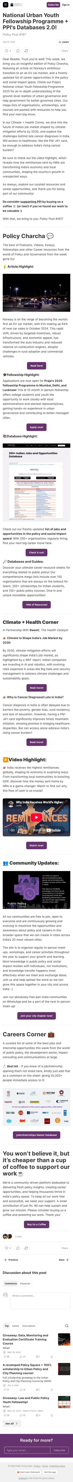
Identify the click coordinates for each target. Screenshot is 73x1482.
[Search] (66, 1325)
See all (9, 1423)
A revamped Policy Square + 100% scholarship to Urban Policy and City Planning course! (27, 1369)
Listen (65, 42)
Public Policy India (33, 1411)
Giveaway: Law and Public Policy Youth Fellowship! (26, 1400)
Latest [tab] (15, 1325)
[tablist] (17, 1283)
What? (6, 1348)
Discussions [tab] (28, 1325)
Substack (23, 1478)
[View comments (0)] (18, 50)
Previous (13, 1259)
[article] (36, 1346)
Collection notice (57, 1466)
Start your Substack (30, 1472)
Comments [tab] (11, 1283)
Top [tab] (7, 1325)
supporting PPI (31, 201)
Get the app (50, 1472)
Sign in (66, 4)
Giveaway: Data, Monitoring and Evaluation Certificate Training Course (25, 1339)
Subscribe (53, 4)
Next (62, 1259)
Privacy (37, 1466)
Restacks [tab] (25, 1283)
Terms (45, 1466)
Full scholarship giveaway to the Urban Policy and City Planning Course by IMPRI (27, 1379)
